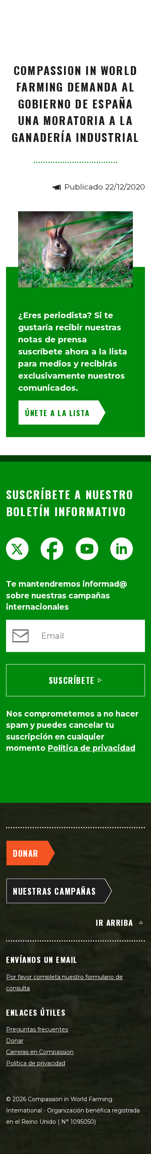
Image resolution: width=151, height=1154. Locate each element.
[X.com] (17, 548)
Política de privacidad (35, 1063)
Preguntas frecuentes (37, 1029)
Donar (14, 1040)
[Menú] (135, 14)
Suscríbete (72, 680)
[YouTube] (87, 548)
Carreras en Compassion (40, 1052)
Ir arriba (114, 922)
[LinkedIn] (121, 548)
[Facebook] (52, 548)
